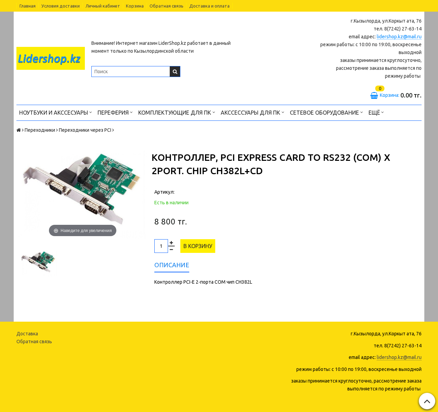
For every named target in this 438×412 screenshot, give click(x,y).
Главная (28, 5)
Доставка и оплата (209, 5)
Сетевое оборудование (325, 113)
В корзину (197, 246)
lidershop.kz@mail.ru (399, 36)
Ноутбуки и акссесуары (54, 113)
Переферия (114, 113)
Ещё (374, 113)
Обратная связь (166, 5)
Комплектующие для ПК (175, 113)
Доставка (27, 333)
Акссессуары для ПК (251, 113)
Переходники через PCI (85, 130)
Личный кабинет (103, 5)
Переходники (40, 130)
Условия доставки (60, 5)
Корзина (135, 5)
